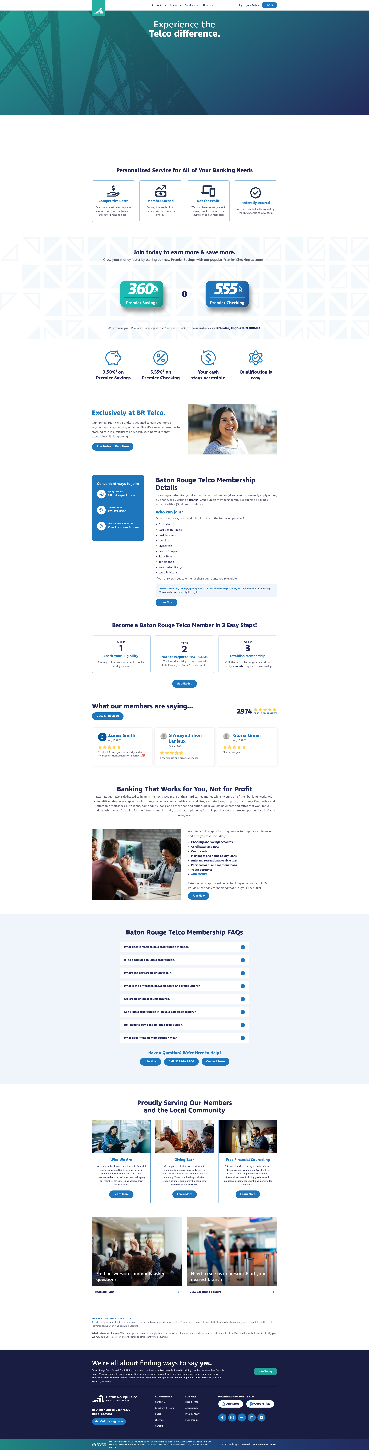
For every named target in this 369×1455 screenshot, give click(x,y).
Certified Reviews (265, 713)
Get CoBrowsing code (109, 1421)
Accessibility (191, 1408)
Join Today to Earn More (113, 447)
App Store (233, 1404)
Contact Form (215, 1062)
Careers (159, 1425)
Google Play (262, 1404)
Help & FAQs (191, 1402)
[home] (110, 5)
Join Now (166, 602)
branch (193, 500)
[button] (159, 5)
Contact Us (160, 1402)
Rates (158, 1413)
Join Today (253, 5)
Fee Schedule (191, 1420)
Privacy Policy (192, 1413)
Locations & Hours (164, 1408)
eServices (159, 1420)
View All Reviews (108, 716)
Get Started (184, 684)
